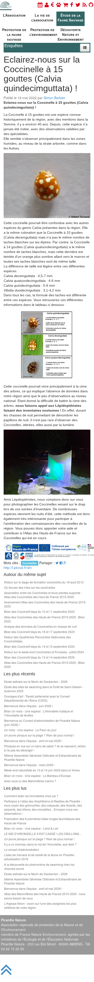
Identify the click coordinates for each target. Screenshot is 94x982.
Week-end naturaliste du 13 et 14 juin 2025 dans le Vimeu (42, 770)
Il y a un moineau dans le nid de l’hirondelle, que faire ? (40, 844)
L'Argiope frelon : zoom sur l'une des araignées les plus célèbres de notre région (40, 905)
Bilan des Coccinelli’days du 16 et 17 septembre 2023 (39, 632)
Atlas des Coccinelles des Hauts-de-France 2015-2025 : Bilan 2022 (44, 619)
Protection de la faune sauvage (14, 33)
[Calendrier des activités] (40, 4)
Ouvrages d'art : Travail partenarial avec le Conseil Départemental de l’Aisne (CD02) (37, 698)
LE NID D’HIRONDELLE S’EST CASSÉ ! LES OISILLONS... (42, 834)
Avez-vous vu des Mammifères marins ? (30, 781)
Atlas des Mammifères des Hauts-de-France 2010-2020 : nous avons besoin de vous (44, 896)
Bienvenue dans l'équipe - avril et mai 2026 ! (33, 741)
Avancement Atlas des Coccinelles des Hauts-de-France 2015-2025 (45, 604)
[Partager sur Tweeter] (57, 562)
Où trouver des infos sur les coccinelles (29, 587)
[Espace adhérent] (47, 4)
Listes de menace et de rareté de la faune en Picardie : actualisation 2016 (39, 857)
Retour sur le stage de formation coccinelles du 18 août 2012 (44, 582)
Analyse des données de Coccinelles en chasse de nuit (40, 626)
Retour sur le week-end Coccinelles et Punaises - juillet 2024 (44, 652)
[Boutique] (65, 4)
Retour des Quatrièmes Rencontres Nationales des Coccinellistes (37, 639)
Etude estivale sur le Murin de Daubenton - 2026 (35, 681)
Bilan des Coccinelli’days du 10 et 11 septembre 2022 (39, 611)
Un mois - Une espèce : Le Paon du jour (30, 730)
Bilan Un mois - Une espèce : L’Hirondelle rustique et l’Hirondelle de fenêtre (38, 713)
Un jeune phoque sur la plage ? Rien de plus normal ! (39, 735)
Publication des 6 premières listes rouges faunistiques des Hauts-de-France (42, 821)
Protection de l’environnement (42, 32)
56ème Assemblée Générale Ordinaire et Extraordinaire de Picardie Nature (42, 757)
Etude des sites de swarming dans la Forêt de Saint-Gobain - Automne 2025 (43, 689)
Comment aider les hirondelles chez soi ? (31, 796)
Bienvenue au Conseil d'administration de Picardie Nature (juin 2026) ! (42, 722)
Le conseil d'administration (21, 849)
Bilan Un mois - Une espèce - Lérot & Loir (31, 828)
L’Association (14, 15)
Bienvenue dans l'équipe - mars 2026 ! (29, 765)
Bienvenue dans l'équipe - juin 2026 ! (28, 706)
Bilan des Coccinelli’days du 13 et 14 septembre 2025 (39, 657)
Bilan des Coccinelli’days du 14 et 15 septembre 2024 (39, 646)
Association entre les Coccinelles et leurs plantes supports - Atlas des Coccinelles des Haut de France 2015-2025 (43, 595)
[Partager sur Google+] (65, 562)
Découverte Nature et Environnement (71, 33)
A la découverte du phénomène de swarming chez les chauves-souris (39, 866)
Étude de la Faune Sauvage (70, 17)
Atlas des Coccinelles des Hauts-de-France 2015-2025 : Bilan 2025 (44, 664)
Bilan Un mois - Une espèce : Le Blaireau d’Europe (37, 776)
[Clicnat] (58, 4)
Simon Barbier (54, 97)
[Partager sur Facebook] (61, 562)
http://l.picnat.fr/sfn (18, 567)
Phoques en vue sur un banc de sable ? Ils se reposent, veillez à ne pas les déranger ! (45, 748)
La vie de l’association (42, 17)
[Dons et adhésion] (52, 4)
